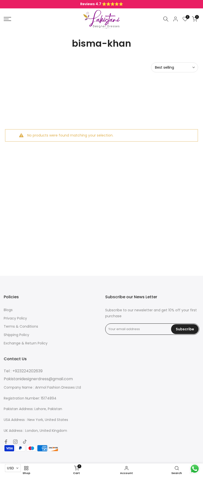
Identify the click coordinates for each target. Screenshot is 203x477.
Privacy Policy (15, 318)
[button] (13, 468)
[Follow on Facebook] (6, 442)
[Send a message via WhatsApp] (195, 469)
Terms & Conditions (21, 326)
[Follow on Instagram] (15, 442)
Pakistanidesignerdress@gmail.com (38, 379)
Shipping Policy (16, 334)
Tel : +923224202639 (23, 371)
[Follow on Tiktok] (25, 442)
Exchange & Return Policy (26, 343)
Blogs (8, 309)
